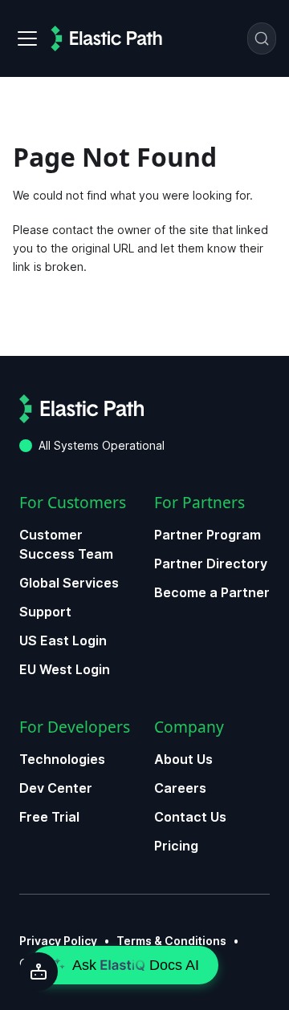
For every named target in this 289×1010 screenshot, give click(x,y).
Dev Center (55, 788)
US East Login (63, 640)
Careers (180, 788)
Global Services (69, 583)
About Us (183, 759)
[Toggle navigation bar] (27, 38)
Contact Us (190, 817)
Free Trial (49, 817)
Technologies (62, 759)
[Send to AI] (38, 971)
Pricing (176, 846)
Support (45, 612)
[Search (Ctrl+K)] (261, 38)
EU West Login (64, 669)
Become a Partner (212, 592)
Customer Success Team (66, 544)
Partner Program (207, 535)
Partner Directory (210, 564)
